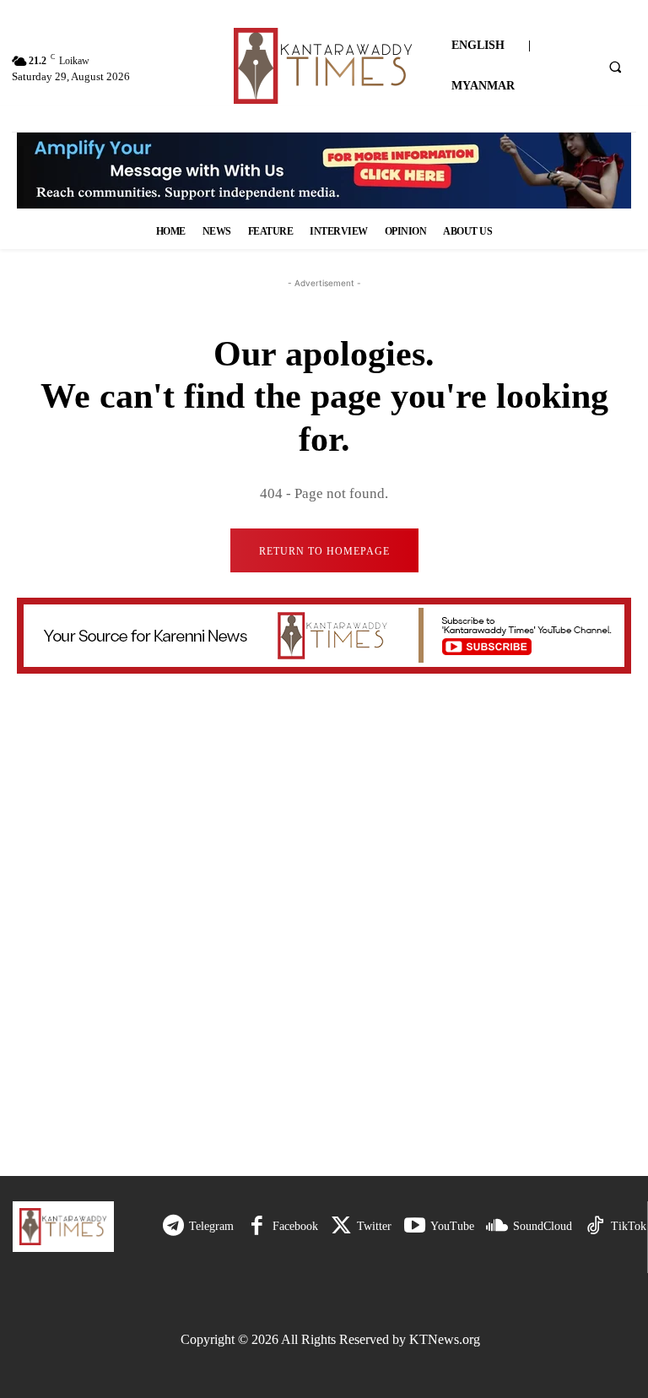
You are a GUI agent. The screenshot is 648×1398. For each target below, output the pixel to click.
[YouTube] (414, 1226)
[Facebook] (256, 1226)
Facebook (295, 1226)
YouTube (452, 1226)
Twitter (374, 1226)
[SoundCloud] (497, 1226)
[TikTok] (595, 1226)
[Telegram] (173, 1226)
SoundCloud (542, 1226)
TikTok (628, 1226)
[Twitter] (341, 1226)
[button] (615, 67)
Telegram (211, 1226)
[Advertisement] (330, 1024)
